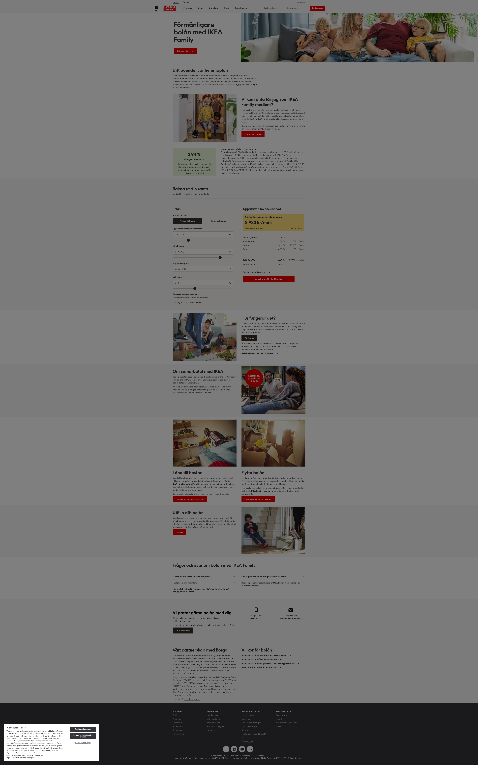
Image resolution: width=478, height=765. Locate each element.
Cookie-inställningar (83, 743)
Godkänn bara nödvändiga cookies (83, 736)
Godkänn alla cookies (83, 729)
